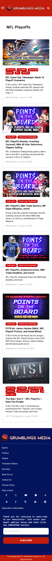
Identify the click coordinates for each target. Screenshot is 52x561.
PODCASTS (11, 137)
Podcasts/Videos (10, 463)
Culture (5, 458)
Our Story (6, 469)
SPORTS (25, 73)
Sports (5, 448)
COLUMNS (22, 70)
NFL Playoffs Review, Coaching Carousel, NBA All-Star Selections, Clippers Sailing (24, 144)
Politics (5, 453)
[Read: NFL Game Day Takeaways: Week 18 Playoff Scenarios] (26, 52)
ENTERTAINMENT (35, 388)
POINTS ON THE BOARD (27, 137)
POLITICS (10, 391)
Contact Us (6, 480)
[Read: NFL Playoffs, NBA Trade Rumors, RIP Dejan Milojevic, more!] (26, 184)
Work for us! (7, 474)
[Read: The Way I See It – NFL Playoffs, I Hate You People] (26, 370)
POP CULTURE (23, 391)
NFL (17, 73)
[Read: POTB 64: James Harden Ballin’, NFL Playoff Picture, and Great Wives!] (26, 306)
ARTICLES (10, 70)
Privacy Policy (8, 485)
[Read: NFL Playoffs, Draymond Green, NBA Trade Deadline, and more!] (26, 248)
